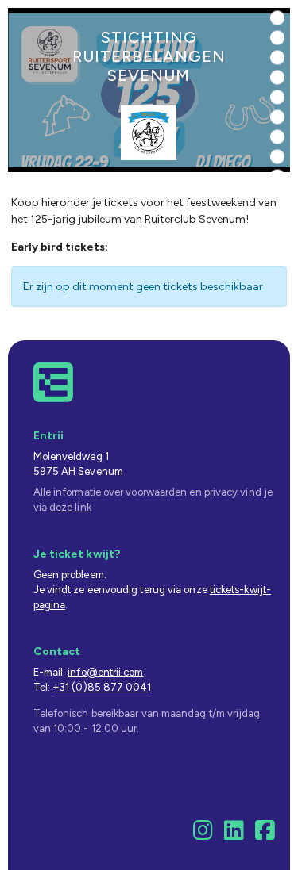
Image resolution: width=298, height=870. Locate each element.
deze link (70, 507)
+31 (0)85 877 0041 (102, 687)
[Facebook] (265, 835)
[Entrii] (53, 382)
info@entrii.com (105, 672)
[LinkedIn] (234, 835)
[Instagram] (203, 835)
